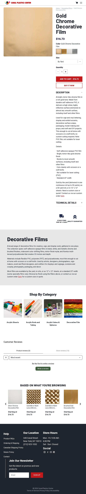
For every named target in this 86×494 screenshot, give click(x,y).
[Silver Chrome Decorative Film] (69, 51)
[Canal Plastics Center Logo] (18, 3)
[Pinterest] (54, 452)
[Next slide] (80, 404)
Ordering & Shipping (11, 443)
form (62, 196)
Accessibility (55, 491)
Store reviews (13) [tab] (62, 351)
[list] (28, 31)
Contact (7, 457)
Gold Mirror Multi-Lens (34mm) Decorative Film (33, 407)
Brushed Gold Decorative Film (69, 407)
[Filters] (6, 357)
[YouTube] (50, 452)
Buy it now (69, 86)
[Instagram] (44, 452)
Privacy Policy (44, 491)
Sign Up (36, 475)
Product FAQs (9, 439)
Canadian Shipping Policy (13, 448)
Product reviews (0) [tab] (23, 351)
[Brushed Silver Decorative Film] (74, 51)
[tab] (41, 419)
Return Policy (9, 452)
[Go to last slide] (6, 404)
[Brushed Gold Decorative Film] (64, 51)
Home (58, 8)
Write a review (43, 369)
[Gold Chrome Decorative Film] (58, 51)
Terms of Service (33, 491)
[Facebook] (47, 452)
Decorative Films (67, 8)
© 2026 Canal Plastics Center (43, 488)
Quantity (59, 67)
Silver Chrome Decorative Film (13, 407)
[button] (77, 3)
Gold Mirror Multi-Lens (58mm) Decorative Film (51, 407)
